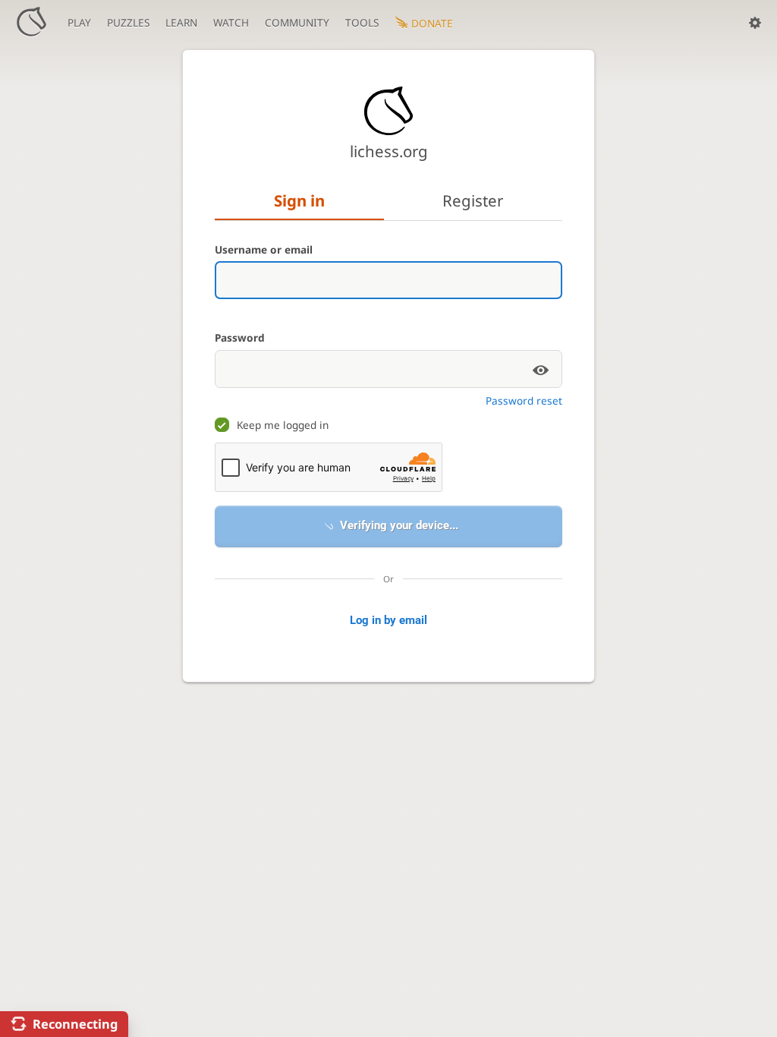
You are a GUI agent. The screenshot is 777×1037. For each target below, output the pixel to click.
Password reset (524, 400)
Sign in (299, 200)
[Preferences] (755, 23)
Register (472, 200)
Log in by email (388, 620)
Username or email (264, 249)
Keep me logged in (283, 425)
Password (240, 337)
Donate (432, 23)
